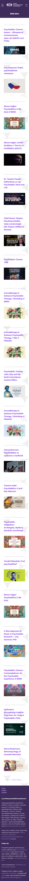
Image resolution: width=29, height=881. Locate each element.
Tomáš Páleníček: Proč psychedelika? (14, 562)
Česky (3, 788)
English (4, 790)
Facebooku (7, 877)
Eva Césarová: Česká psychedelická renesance (13, 70)
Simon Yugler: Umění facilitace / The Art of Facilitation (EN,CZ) (14, 145)
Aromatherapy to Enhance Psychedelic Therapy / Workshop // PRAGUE (14, 414)
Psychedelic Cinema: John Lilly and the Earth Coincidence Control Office (13, 375)
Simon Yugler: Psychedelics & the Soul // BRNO (12, 109)
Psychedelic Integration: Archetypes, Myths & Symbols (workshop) (13, 526)
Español (4, 792)
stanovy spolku (20, 826)
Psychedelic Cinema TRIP (13, 260)
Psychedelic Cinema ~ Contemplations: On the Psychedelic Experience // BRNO (14, 674)
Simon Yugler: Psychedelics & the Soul (12, 598)
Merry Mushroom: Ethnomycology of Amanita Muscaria (12, 752)
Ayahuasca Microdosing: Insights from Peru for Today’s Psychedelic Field (14, 713)
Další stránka (17, 780)
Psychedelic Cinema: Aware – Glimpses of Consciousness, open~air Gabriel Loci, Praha (14, 35)
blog (3, 875)
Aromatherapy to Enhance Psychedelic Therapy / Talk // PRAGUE (13, 336)
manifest (10, 826)
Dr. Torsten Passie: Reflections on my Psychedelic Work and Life (14, 183)
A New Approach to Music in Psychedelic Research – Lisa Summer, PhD (13, 635)
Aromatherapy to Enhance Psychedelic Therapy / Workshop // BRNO (14, 297)
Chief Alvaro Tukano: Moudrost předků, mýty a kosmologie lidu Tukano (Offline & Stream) (14, 224)
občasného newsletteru (9, 873)
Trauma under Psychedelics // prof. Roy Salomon (13, 488)
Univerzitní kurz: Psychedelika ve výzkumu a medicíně (13, 453)
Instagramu (17, 877)
